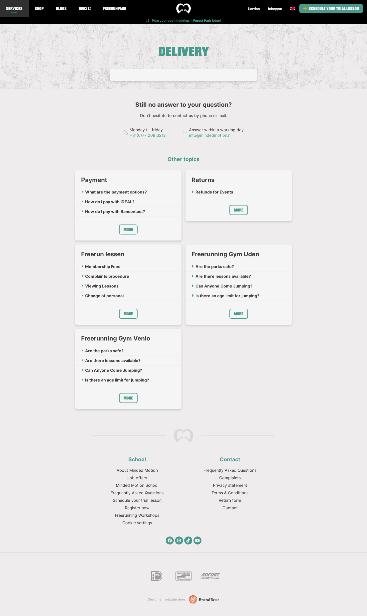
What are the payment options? (116, 192)
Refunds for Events (214, 192)
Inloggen (275, 8)
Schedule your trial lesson (333, 8)
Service (254, 8)
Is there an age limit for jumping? (227, 295)
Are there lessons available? (223, 276)
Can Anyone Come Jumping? (223, 286)
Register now (137, 507)
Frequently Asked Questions (137, 493)
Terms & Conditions (229, 493)
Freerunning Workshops (137, 515)
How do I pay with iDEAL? (110, 201)
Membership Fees (102, 266)
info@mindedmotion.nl (210, 135)
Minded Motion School (137, 485)
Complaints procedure (107, 276)
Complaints (230, 477)
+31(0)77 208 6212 (148, 135)
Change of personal (104, 295)
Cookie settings (137, 523)
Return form (230, 500)
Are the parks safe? (214, 266)
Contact (230, 507)
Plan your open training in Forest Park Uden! (186, 20)
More (128, 229)
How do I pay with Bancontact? (115, 211)
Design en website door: (167, 599)
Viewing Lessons (102, 286)
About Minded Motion (137, 470)
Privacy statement (230, 485)
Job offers (137, 477)
